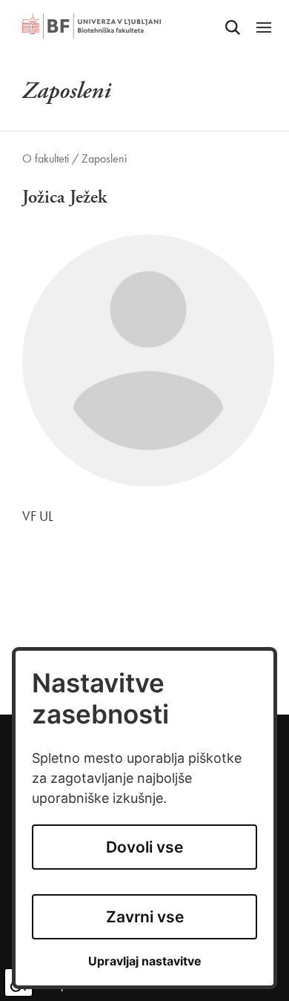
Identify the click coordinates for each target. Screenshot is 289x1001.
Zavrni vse (145, 917)
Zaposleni (104, 158)
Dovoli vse (144, 847)
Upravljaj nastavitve (145, 961)
